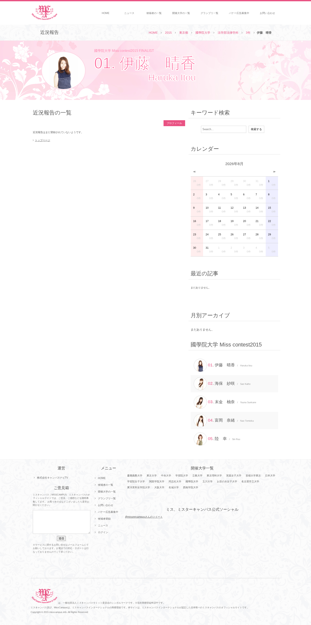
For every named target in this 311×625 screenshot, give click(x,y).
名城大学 (174, 487)
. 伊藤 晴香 (230, 365)
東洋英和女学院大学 (138, 487)
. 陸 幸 (224, 438)
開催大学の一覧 (181, 13)
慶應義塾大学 (134, 475)
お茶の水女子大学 (227, 481)
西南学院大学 (190, 487)
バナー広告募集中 (239, 13)
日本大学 (270, 475)
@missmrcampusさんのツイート (144, 517)
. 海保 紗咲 (229, 383)
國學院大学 (202, 32)
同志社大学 (175, 481)
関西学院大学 (156, 481)
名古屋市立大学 (250, 481)
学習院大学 (181, 475)
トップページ (42, 140)
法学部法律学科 (228, 32)
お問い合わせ (267, 13)
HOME (105, 13)
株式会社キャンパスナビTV (52, 477)
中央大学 (166, 475)
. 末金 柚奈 (232, 402)
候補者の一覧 (154, 13)
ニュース (129, 13)
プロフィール (174, 123)
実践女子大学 (233, 475)
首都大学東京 (253, 475)
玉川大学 (207, 481)
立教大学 (197, 475)
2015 (168, 32)
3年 (248, 32)
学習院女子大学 (136, 481)
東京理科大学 (214, 475)
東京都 (183, 32)
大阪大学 (159, 487)
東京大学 (152, 475)
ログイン (103, 532)
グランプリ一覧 (209, 13)
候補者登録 (104, 518)
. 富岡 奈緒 (231, 420)
